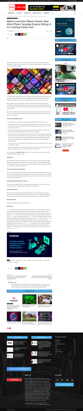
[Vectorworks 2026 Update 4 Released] (14, 316)
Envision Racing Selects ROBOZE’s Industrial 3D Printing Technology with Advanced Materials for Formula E (41, 277)
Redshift (37, 218)
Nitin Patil (12, 30)
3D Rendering (40, 303)
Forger (11, 216)
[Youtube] (75, 1)
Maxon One (29, 260)
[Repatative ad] (52, 8)
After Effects (13, 260)
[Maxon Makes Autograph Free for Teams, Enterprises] (29, 299)
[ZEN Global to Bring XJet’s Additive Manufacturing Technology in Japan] (10, 356)
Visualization (16, 262)
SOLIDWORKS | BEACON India (66, 40)
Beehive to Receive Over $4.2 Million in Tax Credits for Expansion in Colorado (20, 343)
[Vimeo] (73, 1)
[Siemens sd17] (29, 245)
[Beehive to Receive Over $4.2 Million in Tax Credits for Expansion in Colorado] (10, 343)
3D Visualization (13, 16)
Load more (65, 150)
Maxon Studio (35, 260)
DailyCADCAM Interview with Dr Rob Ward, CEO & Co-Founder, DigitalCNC (44, 361)
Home (8, 16)
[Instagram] (70, 1)
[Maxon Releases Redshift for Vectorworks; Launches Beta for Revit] (29, 316)
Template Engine (46, 260)
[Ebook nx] (65, 73)
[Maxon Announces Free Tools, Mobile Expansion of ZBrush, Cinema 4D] (45, 299)
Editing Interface (19, 260)
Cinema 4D (13, 214)
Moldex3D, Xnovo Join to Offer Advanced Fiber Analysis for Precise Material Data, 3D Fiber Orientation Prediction (17, 277)
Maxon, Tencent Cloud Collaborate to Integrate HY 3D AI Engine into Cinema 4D (45, 324)
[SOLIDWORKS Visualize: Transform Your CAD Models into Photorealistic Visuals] (58, 125)
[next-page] (10, 328)
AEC (7, 320)
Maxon (8, 209)
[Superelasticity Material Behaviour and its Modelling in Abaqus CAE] (58, 132)
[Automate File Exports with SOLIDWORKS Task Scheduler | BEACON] (58, 138)
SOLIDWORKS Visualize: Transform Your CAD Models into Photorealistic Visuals (69, 124)
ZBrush (47, 218)
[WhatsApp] (25, 34)
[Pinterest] (22, 34)
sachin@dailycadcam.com (30, 404)
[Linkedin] (67, 380)
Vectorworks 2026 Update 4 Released (14, 322)
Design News (15, 18)
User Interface (10, 262)
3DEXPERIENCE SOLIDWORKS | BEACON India (65, 99)
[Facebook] (68, 1)
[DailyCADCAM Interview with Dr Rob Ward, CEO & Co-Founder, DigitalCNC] (34, 361)
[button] (74, 13)
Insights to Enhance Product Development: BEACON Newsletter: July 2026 (68, 145)
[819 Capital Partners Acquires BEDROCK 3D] (10, 349)
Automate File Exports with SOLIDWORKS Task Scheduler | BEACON (68, 138)
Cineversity (28, 223)
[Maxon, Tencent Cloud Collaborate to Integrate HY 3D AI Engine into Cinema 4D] (45, 316)
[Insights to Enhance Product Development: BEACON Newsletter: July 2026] (58, 145)
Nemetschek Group (14, 228)
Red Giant (31, 216)
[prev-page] (7, 328)
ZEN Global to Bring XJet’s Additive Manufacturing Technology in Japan (19, 355)
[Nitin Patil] (8, 31)
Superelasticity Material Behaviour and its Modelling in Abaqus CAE (68, 131)
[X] (72, 1)
